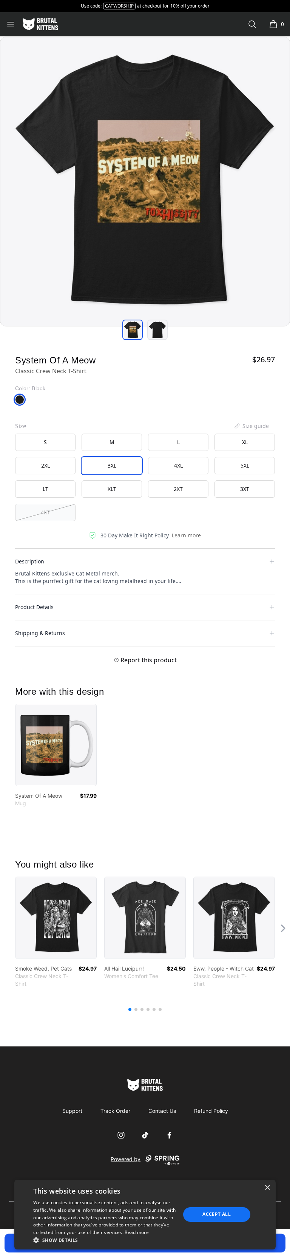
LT (45, 488)
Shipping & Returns (40, 633)
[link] (55, 745)
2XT (178, 488)
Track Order (115, 1111)
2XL (45, 465)
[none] (251, 426)
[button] (104, 1240)
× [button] (267, 1188)
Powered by (125, 1159)
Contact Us (162, 1111)
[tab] (132, 329)
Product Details (34, 607)
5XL (245, 465)
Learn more (186, 535)
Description (29, 561)
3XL (112, 465)
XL (245, 442)
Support (72, 1111)
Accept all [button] (216, 1214)
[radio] (45, 442)
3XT (244, 488)
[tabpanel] (145, 181)
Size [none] (20, 426)
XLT (112, 488)
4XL (178, 465)
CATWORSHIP (119, 6)
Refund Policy (211, 1111)
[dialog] (144, 1214)
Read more (137, 1232)
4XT (45, 512)
